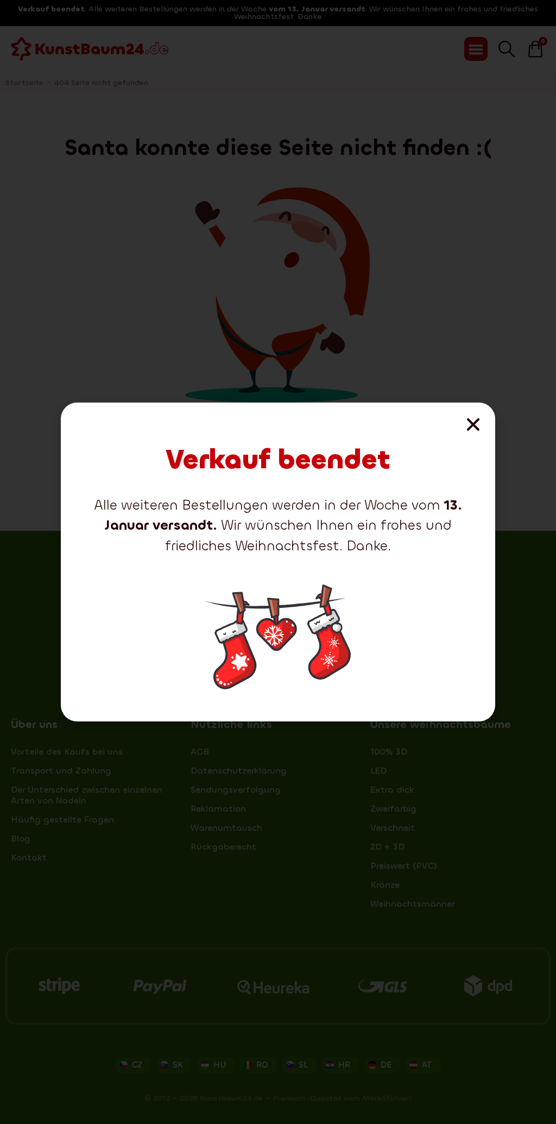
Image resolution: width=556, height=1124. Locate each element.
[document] (278, 562)
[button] (473, 424)
